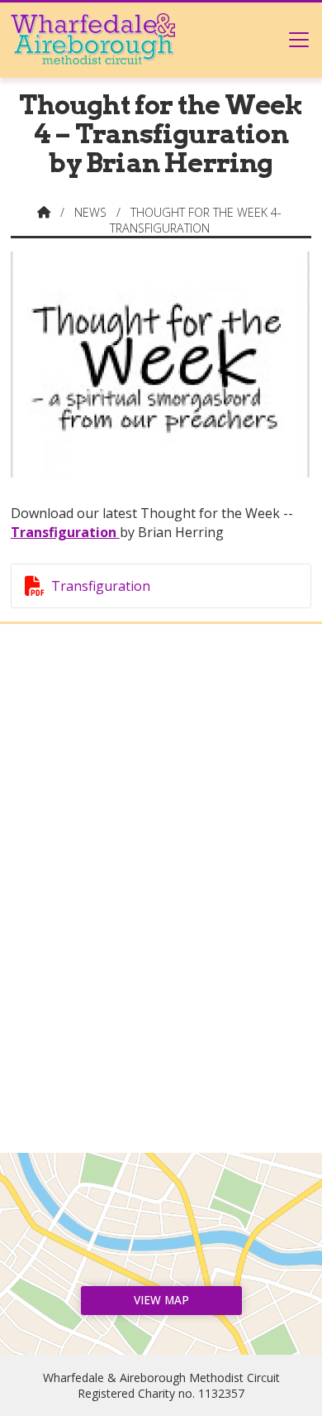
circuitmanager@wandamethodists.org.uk (169, 1086)
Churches (161, 767)
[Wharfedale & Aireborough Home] (92, 39)
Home (161, 694)
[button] (298, 39)
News (90, 212)
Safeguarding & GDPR (161, 853)
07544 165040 (168, 1060)
